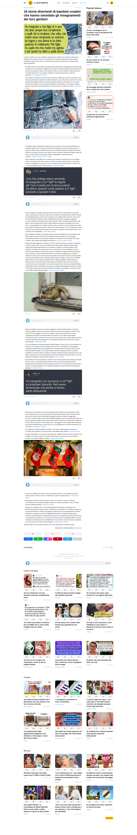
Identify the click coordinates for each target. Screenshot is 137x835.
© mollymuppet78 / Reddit (39, 75)
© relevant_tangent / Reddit (64, 240)
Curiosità (88, 37)
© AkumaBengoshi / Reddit (30, 396)
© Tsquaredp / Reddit (40, 341)
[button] (33, 533)
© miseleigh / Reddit (57, 165)
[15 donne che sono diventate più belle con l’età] (99, 648)
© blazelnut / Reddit (48, 504)
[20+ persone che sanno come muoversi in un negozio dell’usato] (99, 581)
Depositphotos (78, 528)
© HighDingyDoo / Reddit (60, 522)
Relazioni (57, 782)
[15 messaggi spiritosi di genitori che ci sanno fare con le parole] (99, 75)
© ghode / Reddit (59, 357)
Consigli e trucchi (28, 667)
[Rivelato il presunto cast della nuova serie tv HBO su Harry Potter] (37, 761)
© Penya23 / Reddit (74, 431)
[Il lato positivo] (38, 3)
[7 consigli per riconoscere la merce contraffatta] (68, 687)
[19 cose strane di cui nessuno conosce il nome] (99, 48)
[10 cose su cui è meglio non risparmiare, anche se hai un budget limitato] (37, 648)
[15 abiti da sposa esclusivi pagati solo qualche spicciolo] (68, 581)
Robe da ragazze (28, 706)
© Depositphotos (27, 313)
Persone (88, 597)
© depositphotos (27, 130)
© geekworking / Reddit (56, 438)
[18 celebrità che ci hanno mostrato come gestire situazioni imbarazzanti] (99, 719)
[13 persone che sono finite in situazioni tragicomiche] (99, 102)
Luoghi (25, 740)
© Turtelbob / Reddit (36, 368)
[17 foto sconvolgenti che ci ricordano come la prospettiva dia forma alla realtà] (99, 18)
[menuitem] (58, 3)
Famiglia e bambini (28, 7)
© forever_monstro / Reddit (56, 270)
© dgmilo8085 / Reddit (49, 231)
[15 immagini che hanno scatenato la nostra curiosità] (99, 793)
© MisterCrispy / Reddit (29, 197)
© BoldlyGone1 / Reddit (38, 426)
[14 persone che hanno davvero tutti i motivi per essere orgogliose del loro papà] (68, 648)
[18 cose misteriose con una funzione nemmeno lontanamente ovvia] (37, 581)
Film (25, 777)
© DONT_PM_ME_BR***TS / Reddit (41, 156)
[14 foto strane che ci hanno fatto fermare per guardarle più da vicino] (68, 610)
